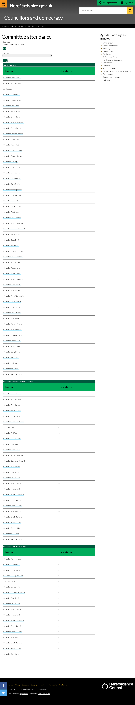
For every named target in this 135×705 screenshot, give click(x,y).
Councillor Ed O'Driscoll (11, 307)
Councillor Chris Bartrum (12, 173)
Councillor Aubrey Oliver (12, 100)
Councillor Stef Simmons (12, 273)
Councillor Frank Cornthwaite (13, 251)
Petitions (107, 80)
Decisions (107, 54)
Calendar (107, 65)
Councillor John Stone (11, 357)
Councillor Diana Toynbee (12, 150)
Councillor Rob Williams (11, 268)
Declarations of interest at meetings (117, 71)
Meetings (107, 48)
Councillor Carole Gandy (12, 128)
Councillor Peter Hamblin (12, 313)
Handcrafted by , (18, 694)
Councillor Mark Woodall (12, 285)
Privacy (17, 685)
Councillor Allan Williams (11, 290)
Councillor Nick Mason (11, 318)
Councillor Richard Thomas (12, 324)
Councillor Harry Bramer (12, 78)
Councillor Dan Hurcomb (12, 206)
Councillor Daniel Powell (12, 301)
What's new (108, 43)
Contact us (63, 685)
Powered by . (39, 694)
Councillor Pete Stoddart (12, 218)
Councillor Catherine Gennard (14, 229)
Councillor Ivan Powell (11, 246)
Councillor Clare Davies (11, 184)
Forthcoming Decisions (112, 60)
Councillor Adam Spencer (12, 190)
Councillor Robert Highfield (13, 223)
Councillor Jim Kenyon (11, 369)
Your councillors (109, 68)
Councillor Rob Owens (11, 212)
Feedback (43, 685)
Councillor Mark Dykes (11, 201)
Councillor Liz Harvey (11, 363)
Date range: (6, 42)
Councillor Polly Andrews (12, 83)
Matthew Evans (9, 581)
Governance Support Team (13, 576)
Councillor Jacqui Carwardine (13, 296)
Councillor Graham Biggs (12, 195)
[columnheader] (30, 71)
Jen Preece (7, 89)
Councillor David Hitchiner (12, 156)
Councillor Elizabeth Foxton (13, 167)
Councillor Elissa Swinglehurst (13, 122)
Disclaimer (25, 685)
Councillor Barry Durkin (11, 352)
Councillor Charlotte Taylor (12, 335)
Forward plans (108, 63)
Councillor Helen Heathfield (13, 257)
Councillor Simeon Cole (11, 262)
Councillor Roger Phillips (11, 346)
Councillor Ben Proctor (11, 234)
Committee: (6, 53)
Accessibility (53, 685)
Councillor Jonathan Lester (13, 374)
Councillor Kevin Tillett (11, 145)
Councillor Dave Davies (11, 240)
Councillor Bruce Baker (11, 117)
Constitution (108, 51)
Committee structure (111, 77)
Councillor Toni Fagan (10, 162)
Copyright (34, 685)
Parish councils (109, 74)
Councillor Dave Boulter (12, 178)
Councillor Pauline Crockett (13, 134)
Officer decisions (110, 57)
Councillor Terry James (11, 94)
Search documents (110, 45)
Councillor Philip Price (11, 106)
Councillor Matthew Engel (12, 329)
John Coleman (8, 427)
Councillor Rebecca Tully (12, 341)
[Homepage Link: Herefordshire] (117, 686)
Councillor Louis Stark (11, 139)
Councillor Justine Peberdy (13, 279)
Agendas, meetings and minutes (13, 26)
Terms (10, 685)
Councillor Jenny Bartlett (12, 111)
